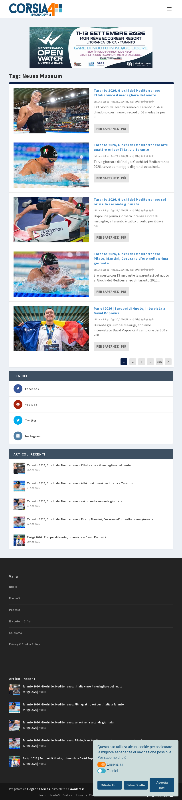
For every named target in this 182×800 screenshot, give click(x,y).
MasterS (14, 598)
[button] (101, 764)
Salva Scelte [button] (136, 785)
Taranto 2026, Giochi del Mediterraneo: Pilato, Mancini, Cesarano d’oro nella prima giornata (131, 258)
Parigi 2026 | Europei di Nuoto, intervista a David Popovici (66, 537)
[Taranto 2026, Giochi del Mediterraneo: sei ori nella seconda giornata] (51, 219)
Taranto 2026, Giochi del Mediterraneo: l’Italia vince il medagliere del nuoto (127, 92)
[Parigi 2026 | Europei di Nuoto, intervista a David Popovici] (51, 328)
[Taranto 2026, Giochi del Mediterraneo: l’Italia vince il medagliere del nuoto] (51, 110)
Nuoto (129, 101)
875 (159, 361)
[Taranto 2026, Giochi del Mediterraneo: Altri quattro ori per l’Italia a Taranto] (51, 165)
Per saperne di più (111, 128)
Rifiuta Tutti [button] (110, 785)
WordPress (77, 789)
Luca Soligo (102, 101)
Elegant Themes (38, 789)
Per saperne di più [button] (111, 757)
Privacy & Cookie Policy (24, 644)
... (151, 361)
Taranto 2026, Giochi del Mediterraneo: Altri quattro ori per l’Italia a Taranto (131, 147)
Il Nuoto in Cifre (19, 621)
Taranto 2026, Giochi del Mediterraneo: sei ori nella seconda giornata (130, 201)
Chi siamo (15, 633)
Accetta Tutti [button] (162, 785)
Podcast (14, 610)
